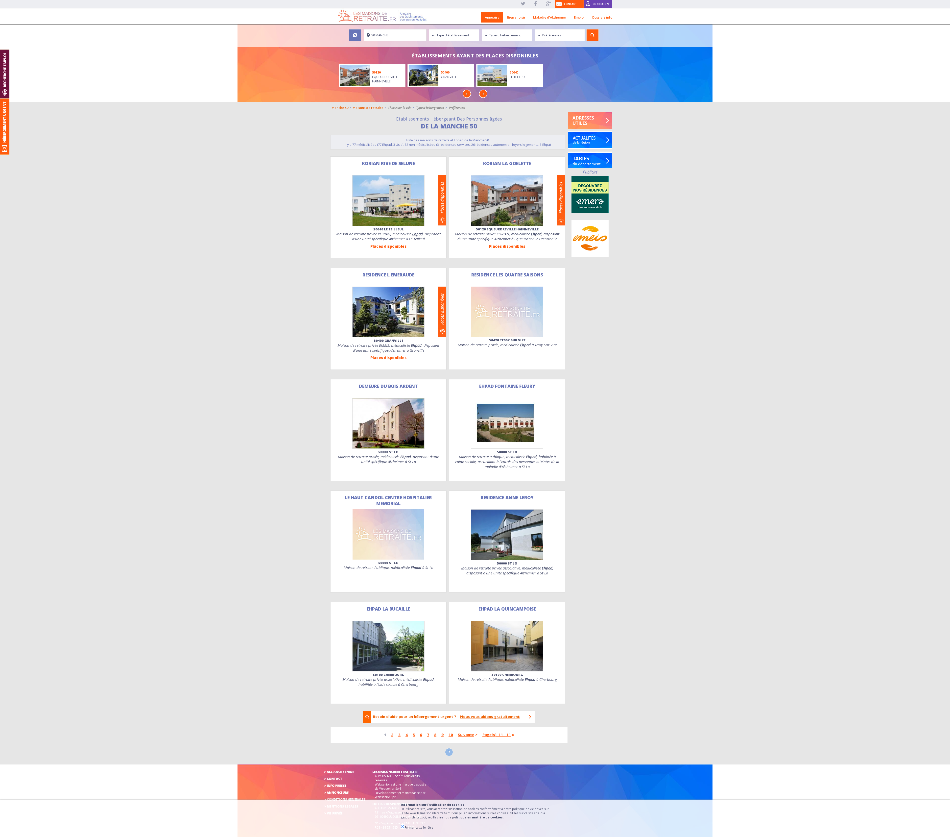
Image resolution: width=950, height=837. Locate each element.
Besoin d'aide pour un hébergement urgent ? (446, 716)
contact (570, 4)
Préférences (457, 107)
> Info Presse (335, 786)
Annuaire (492, 17)
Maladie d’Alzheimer (549, 17)
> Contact (333, 779)
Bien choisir (516, 17)
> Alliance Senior (339, 772)
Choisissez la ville (399, 107)
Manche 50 (340, 107)
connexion (601, 4)
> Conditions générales (345, 799)
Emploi (579, 17)
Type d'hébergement (430, 107)
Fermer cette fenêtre (418, 827)
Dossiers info (602, 17)
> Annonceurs (336, 792)
